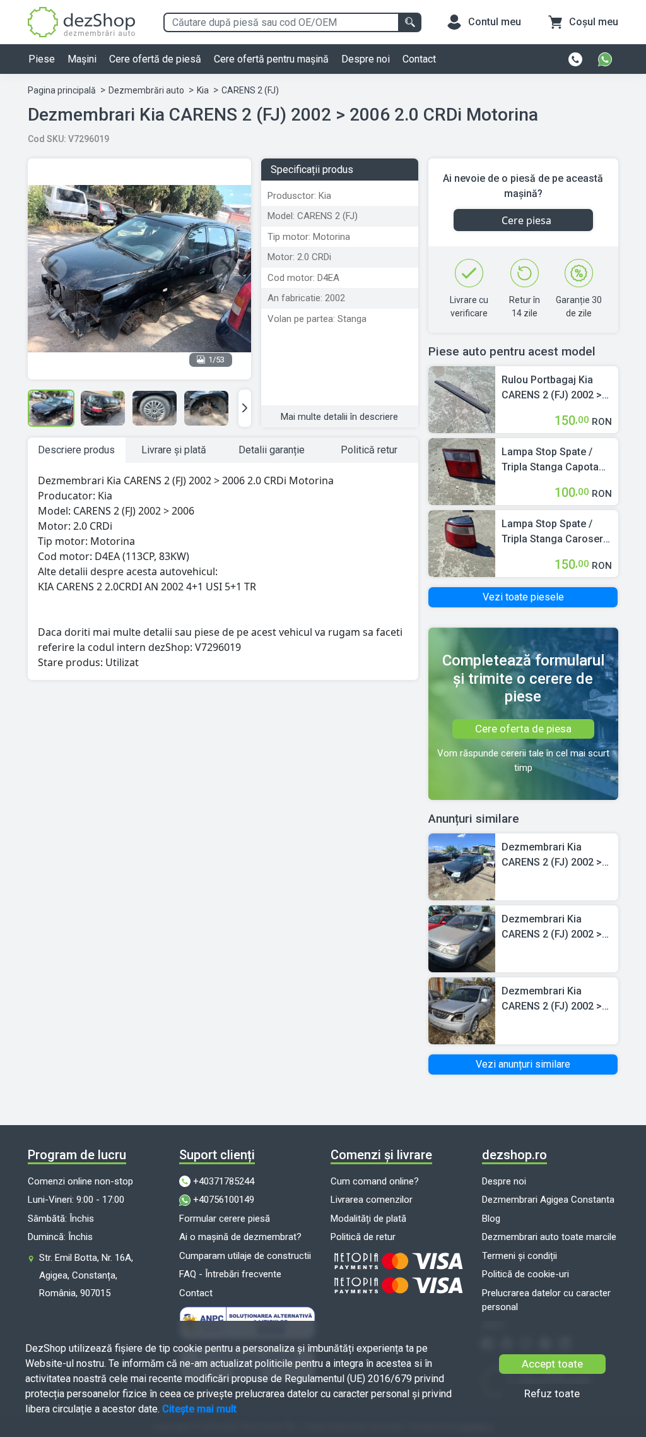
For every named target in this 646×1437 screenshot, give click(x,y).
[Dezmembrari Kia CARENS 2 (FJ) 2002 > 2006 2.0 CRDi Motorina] (461, 866)
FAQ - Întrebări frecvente (230, 1274)
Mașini (82, 59)
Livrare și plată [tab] (173, 450)
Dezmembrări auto (146, 90)
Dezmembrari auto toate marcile (549, 1237)
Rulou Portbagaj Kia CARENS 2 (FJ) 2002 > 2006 (552, 388)
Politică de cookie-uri (525, 1274)
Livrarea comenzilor (372, 1199)
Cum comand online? (375, 1181)
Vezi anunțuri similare (523, 1064)
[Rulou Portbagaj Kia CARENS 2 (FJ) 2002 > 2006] (461, 398)
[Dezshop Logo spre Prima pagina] (81, 21)
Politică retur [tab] (369, 450)
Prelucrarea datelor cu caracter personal (546, 1300)
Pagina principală (62, 90)
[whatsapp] (605, 59)
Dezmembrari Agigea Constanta (548, 1199)
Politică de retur (363, 1237)
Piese (41, 59)
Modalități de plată (368, 1218)
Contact (419, 59)
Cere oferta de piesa (523, 728)
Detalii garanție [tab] (271, 450)
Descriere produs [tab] (76, 450)
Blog (491, 1218)
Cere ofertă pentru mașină (271, 59)
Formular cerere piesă (224, 1218)
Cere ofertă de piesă (155, 59)
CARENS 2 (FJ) (250, 90)
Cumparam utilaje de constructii (245, 1255)
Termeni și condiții (519, 1255)
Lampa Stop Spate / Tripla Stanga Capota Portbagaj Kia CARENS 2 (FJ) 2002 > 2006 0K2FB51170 (553, 460)
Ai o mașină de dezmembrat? (240, 1237)
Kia (203, 90)
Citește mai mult (199, 1409)
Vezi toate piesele (523, 597)
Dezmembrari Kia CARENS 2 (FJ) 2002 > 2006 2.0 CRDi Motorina (556, 855)
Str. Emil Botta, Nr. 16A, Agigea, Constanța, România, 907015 (86, 1275)
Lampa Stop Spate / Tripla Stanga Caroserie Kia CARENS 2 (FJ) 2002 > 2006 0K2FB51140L (556, 532)
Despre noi (365, 59)
